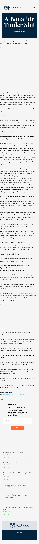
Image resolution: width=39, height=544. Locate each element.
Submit (17, 427)
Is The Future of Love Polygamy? (13, 452)
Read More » (6, 457)
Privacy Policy (13, 537)
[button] (34, 8)
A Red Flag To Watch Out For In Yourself (16, 463)
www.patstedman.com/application (13, 394)
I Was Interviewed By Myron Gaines (14, 485)
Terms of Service (25, 537)
